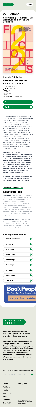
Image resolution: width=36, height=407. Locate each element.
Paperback (9, 102)
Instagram (22, 384)
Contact (6, 400)
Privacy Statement (24, 400)
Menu (30, 4)
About (5, 397)
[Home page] (8, 4)
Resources (7, 393)
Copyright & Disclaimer (25, 401)
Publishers (7, 387)
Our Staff (7, 403)
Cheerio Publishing (12, 77)
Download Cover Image (13, 187)
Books (5, 384)
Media (5, 390)
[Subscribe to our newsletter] (32, 374)
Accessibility (22, 403)
